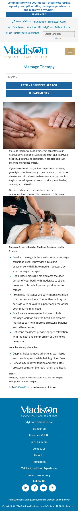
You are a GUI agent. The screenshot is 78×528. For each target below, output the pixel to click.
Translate (58, 38)
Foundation (39, 21)
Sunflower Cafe (57, 21)
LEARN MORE (39, 14)
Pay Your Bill (34, 27)
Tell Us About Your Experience (21, 33)
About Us (39, 455)
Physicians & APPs (39, 435)
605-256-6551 (20, 387)
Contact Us (39, 448)
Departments (39, 93)
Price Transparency (39, 475)
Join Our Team (15, 27)
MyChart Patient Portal (57, 27)
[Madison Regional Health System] (39, 411)
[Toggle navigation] (70, 51)
